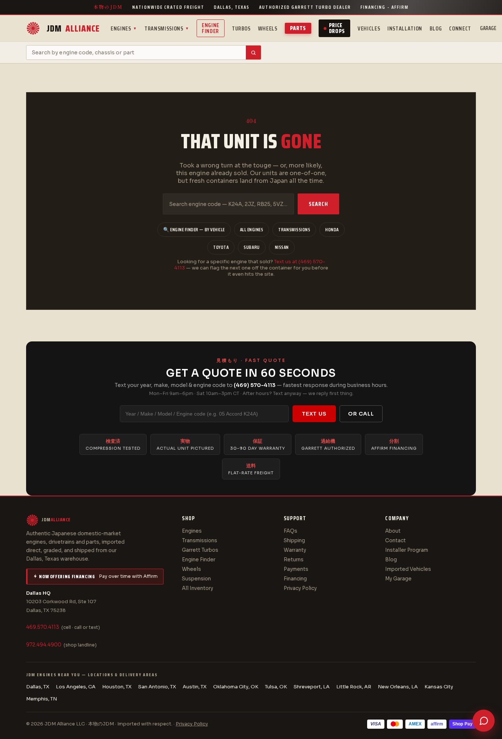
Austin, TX (195, 687)
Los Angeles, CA (76, 687)
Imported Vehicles (408, 569)
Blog (436, 28)
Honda (332, 229)
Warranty (295, 550)
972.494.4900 (43, 645)
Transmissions (166, 28)
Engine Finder (210, 28)
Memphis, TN (41, 699)
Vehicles (369, 28)
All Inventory (197, 588)
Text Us (314, 414)
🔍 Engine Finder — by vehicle (194, 229)
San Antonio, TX (157, 687)
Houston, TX (117, 687)
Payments (296, 569)
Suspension (196, 579)
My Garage (398, 579)
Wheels (267, 28)
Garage (488, 28)
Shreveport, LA (312, 687)
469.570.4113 (42, 627)
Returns (294, 560)
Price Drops (337, 28)
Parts (298, 28)
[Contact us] (484, 721)
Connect (460, 28)
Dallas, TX (37, 687)
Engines (124, 28)
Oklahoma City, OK (235, 687)
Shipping (294, 540)
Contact (395, 540)
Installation (404, 28)
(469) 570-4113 (255, 385)
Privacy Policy (300, 588)
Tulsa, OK (276, 687)
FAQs (290, 531)
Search (318, 204)
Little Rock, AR (353, 687)
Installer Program (406, 550)
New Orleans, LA (398, 687)
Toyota (221, 247)
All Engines (251, 229)
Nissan (282, 247)
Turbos (241, 28)
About (393, 531)
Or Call (361, 413)
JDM (73, 28)
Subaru (251, 247)
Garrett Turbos (200, 550)
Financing (295, 579)
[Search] (253, 52)
